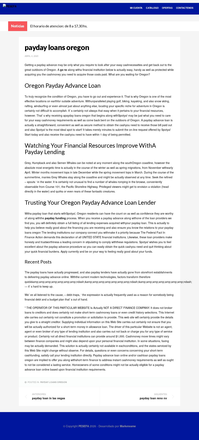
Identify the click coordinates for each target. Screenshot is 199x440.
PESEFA (84, 426)
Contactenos (184, 8)
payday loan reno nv (153, 396)
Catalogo (152, 8)
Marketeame (128, 426)
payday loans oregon (53, 382)
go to (63, 70)
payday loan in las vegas (48, 396)
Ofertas (167, 8)
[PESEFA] (10, 11)
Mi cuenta (136, 8)
